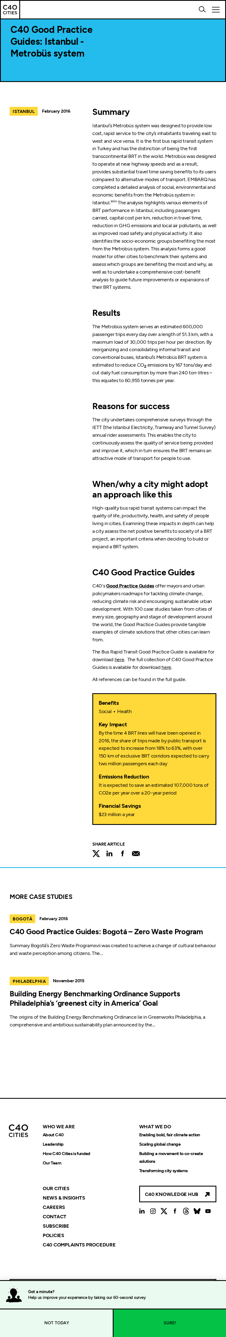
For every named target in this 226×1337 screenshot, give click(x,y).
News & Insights (64, 1198)
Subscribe (56, 1226)
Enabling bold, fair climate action (169, 1134)
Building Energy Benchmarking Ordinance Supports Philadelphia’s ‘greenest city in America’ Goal (95, 998)
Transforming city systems (163, 1170)
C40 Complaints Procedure (79, 1244)
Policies (53, 1235)
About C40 (53, 1134)
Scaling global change (160, 1144)
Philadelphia (29, 981)
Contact (54, 1217)
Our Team (52, 1163)
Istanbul (24, 111)
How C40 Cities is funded (66, 1153)
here (119, 659)
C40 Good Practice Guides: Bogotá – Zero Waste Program (106, 931)
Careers (54, 1207)
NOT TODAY (56, 1322)
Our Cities (56, 1188)
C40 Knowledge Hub (171, 1194)
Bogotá (22, 919)
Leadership (53, 1144)
